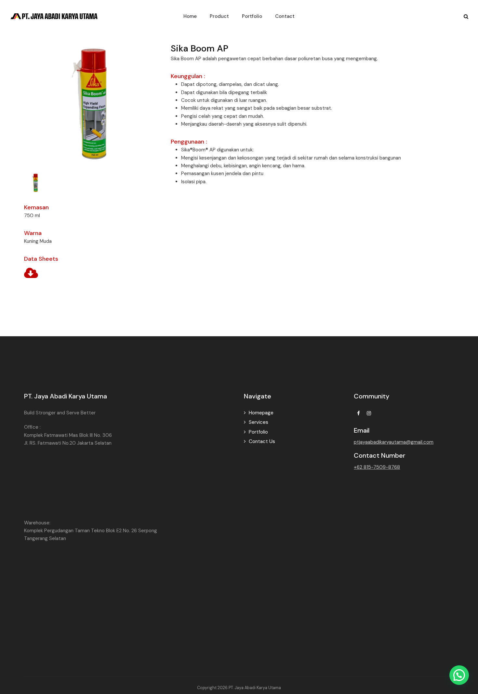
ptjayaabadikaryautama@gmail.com (393, 442)
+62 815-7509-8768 (377, 467)
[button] (35, 182)
